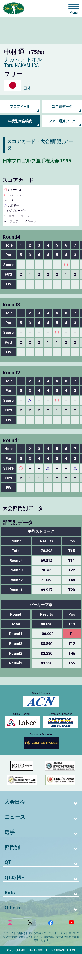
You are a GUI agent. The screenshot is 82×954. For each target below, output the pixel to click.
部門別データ (62, 106)
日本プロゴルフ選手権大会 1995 (37, 160)
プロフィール (20, 106)
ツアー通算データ (62, 121)
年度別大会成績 (20, 121)
